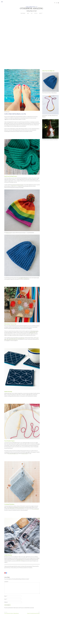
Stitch (35, 13)
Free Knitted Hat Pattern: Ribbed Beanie (11, 613)
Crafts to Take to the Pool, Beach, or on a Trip (15, 114)
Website (5, 602)
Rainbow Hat (8, 232)
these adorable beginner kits (13, 453)
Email (5, 599)
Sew (8, 111)
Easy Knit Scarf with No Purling (17, 184)
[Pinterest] (5, 572)
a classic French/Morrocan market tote (17, 337)
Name (5, 596)
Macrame (23, 13)
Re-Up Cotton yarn (35, 508)
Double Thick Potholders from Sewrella (16, 507)
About (40, 13)
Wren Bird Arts (20, 559)
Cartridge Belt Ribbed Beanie (23, 277)
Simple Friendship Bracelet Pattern (33, 613)
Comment (6, 581)
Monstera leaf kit (24, 453)
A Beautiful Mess (32, 332)
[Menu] (2, 1)
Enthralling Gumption (34, 331)
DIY (32, 13)
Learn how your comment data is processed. (26, 607)
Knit (28, 13)
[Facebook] (6, 572)
